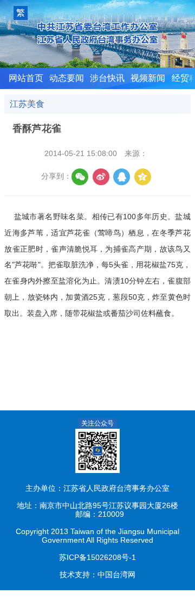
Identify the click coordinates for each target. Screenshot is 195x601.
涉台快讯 (107, 78)
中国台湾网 (116, 575)
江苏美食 (27, 104)
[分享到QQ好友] (121, 176)
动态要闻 (66, 78)
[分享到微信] (80, 176)
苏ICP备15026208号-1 (97, 557)
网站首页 (26, 78)
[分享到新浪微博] (101, 176)
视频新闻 (148, 78)
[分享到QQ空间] (142, 176)
